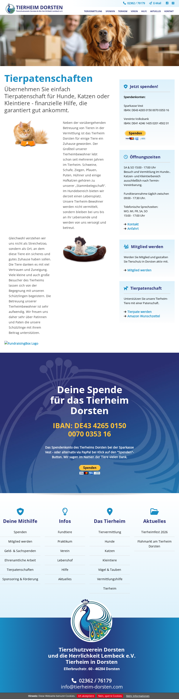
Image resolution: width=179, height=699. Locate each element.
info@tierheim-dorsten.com (92, 686)
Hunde (110, 541)
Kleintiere (110, 560)
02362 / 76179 (135, 3)
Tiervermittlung (93, 11)
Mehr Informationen (138, 695)
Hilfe (144, 11)
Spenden (110, 11)
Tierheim (122, 11)
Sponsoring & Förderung (20, 579)
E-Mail (156, 3)
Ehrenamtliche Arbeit (20, 560)
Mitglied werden (139, 270)
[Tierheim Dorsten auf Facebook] (167, 3)
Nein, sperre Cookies (110, 695)
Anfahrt (133, 228)
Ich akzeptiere (86, 695)
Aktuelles (155, 11)
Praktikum (65, 541)
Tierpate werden (139, 312)
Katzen (110, 551)
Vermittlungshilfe (109, 579)
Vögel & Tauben (109, 570)
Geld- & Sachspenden (20, 551)
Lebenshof (65, 560)
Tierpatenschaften (20, 570)
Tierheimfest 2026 (154, 532)
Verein (134, 11)
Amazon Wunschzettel (143, 316)
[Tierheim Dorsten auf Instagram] (173, 3)
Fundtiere (65, 532)
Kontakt (169, 11)
